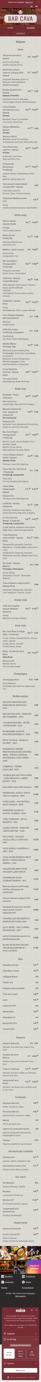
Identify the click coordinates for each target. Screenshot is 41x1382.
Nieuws (4, 1288)
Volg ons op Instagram (34, 1266)
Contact (20, 33)
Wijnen (31, 28)
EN (31, 6)
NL (36, 6)
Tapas (10, 28)
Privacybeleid (27, 1288)
